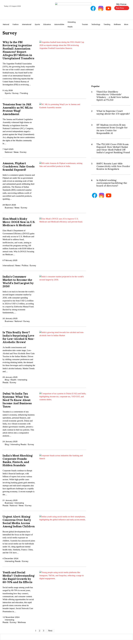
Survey (15, 93)
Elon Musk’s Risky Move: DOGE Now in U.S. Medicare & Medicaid (19, 222)
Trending (24, 93)
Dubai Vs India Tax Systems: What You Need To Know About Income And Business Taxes (17, 400)
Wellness (22, 622)
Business (9, 207)
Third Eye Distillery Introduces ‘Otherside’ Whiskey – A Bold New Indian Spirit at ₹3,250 (113, 95)
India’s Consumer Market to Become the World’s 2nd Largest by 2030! (18, 281)
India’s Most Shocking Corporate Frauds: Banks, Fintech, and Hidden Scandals (17, 460)
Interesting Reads (18, 444)
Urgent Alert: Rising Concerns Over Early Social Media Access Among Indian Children (19, 521)
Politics (25, 265)
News (16, 152)
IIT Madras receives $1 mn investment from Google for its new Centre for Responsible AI (112, 128)
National (8, 152)
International (8, 265)
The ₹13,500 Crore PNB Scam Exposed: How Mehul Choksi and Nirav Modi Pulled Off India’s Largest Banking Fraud (113, 148)
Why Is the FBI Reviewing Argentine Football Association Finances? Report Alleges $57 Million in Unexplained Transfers (18, 50)
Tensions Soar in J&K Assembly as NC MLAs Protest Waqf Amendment (18, 109)
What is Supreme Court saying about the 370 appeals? (113, 112)
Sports (8, 93)
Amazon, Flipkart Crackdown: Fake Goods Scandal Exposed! (19, 166)
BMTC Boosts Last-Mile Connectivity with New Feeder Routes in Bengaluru (113, 166)
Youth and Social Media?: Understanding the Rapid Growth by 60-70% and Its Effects (18, 577)
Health (13, 379)
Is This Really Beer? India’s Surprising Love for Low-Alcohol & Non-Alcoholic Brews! (18, 337)
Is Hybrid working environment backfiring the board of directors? (112, 183)
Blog (7, 379)
